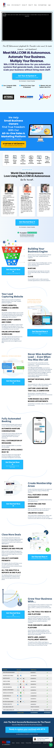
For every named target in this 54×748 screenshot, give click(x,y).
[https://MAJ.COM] (22, 97)
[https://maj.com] (6, 742)
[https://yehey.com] (40, 97)
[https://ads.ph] (4, 5)
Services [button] (24, 5)
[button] (19, 5)
